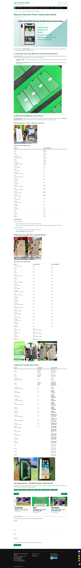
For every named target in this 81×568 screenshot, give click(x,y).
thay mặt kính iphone (19, 221)
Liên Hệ (61, 7)
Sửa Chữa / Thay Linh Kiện (44, 7)
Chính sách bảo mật (53, 556)
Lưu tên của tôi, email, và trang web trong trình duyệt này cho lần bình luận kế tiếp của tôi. (28, 542)
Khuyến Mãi (56, 7)
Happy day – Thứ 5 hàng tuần (21, 509)
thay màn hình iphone (19, 227)
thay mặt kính (37, 489)
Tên (14, 529)
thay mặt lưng (54, 489)
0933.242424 (20, 557)
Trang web (15, 538)
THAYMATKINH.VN (19, 7)
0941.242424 (19, 558)
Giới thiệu (26, 7)
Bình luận (15, 520)
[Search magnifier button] (66, 3)
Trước (17, 493)
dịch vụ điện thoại (22, 489)
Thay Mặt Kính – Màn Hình (33, 7)
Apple (16, 489)
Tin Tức (52, 7)
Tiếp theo (63, 493)
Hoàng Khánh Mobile (21, 560)
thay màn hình (30, 489)
